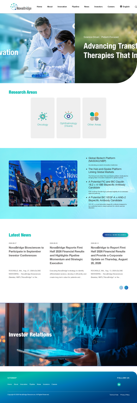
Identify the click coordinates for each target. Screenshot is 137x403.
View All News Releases (115, 235)
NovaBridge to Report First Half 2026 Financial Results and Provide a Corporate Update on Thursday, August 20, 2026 (109, 255)
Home (39, 6)
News (86, 6)
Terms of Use (114, 395)
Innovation (62, 6)
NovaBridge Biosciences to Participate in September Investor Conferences (26, 251)
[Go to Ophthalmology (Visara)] (68, 118)
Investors (98, 6)
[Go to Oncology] (43, 118)
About (49, 6)
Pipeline (75, 6)
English (126, 6)
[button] (66, 81)
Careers (111, 6)
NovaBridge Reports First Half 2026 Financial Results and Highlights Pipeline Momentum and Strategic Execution (67, 255)
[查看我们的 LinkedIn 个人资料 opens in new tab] (119, 384)
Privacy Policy (125, 395)
